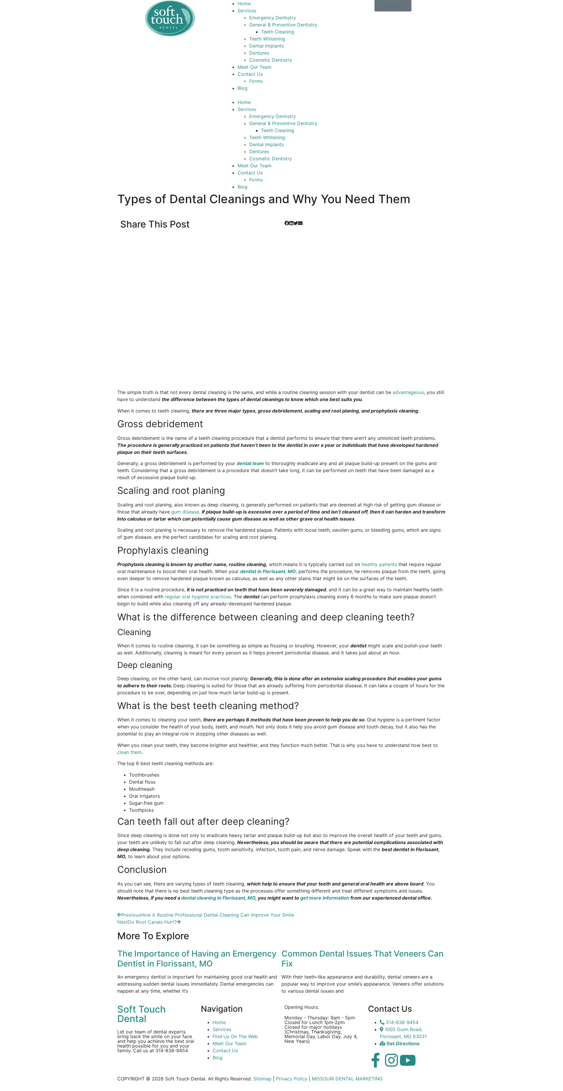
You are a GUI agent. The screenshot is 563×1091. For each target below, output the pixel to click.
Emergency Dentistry (272, 18)
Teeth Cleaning (277, 32)
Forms (256, 81)
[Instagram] (391, 1060)
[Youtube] (407, 1060)
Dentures (259, 53)
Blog (242, 88)
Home (244, 3)
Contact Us (250, 74)
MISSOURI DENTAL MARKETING (347, 1079)
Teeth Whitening (267, 39)
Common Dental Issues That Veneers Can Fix (363, 959)
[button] (281, 95)
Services (247, 11)
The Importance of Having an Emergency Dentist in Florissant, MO (197, 959)
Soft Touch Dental (141, 1014)
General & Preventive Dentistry (283, 25)
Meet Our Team (255, 67)
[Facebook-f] (375, 1060)
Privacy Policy (291, 1079)
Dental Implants (266, 46)
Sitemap (262, 1079)
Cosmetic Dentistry (270, 60)
